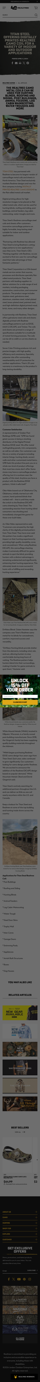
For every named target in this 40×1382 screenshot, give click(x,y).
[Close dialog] (39, 676)
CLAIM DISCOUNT (20, 702)
